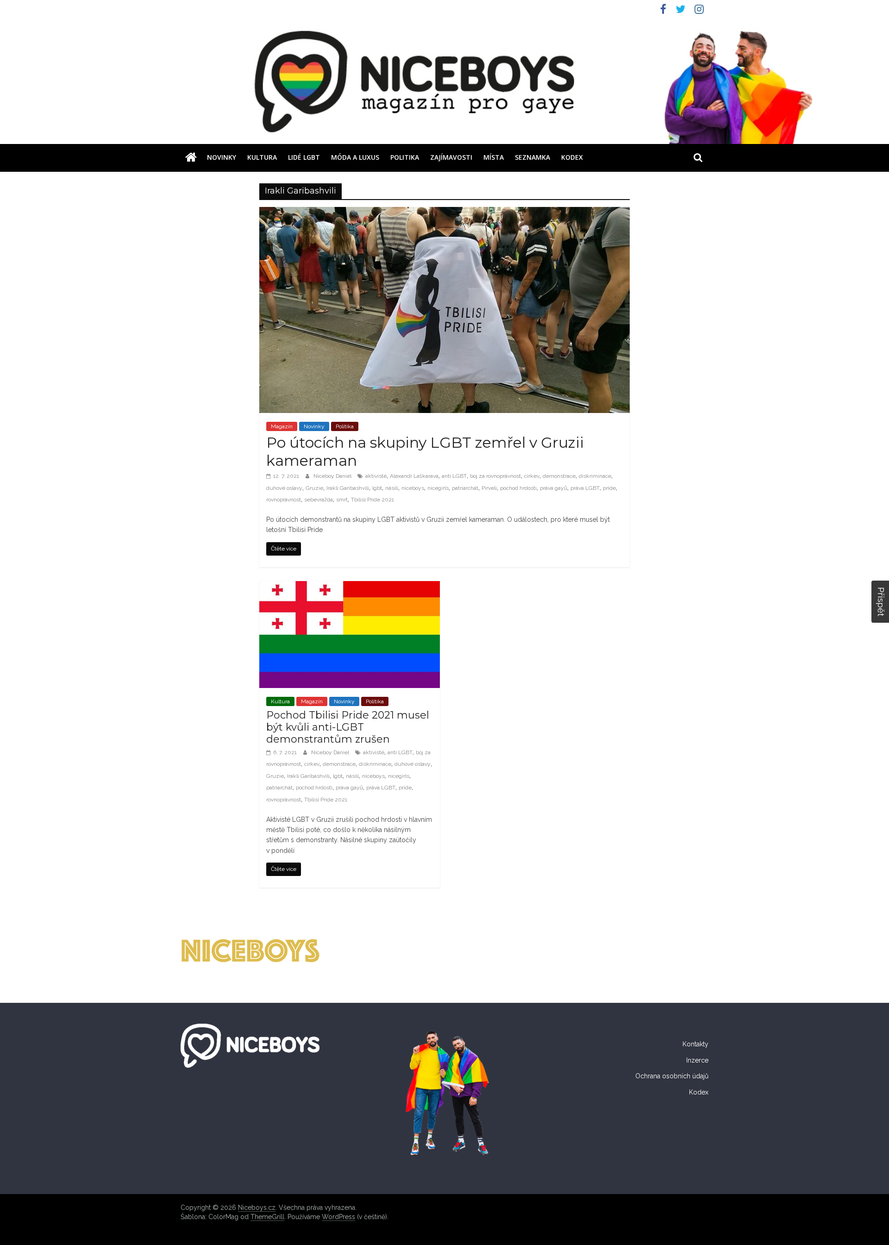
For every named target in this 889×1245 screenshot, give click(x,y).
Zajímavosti (451, 157)
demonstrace (559, 476)
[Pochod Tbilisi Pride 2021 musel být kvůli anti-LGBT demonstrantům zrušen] (349, 586)
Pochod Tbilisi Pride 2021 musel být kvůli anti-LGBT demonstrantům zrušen (347, 727)
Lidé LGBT (304, 157)
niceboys (412, 488)
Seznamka (532, 157)
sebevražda (318, 499)
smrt (342, 499)
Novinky (221, 157)
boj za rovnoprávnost (495, 476)
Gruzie (314, 488)
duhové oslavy (284, 488)
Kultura (262, 157)
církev (531, 476)
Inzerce (697, 1060)
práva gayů (553, 488)
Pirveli (489, 488)
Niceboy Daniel (333, 476)
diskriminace (595, 476)
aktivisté (376, 476)
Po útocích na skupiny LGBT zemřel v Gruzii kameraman (425, 451)
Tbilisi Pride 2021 (372, 499)
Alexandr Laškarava (414, 476)
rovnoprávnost (283, 499)
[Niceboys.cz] (191, 157)
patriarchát (465, 488)
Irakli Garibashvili (347, 488)
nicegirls (438, 488)
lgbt (377, 488)
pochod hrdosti (518, 488)
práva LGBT (585, 488)
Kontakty (695, 1044)
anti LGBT (454, 476)
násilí (391, 488)
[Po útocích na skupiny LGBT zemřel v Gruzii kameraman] (444, 212)
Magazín (282, 426)
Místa (493, 157)
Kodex (572, 157)
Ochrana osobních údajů (671, 1076)
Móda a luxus (355, 157)
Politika (404, 157)
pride (609, 488)
